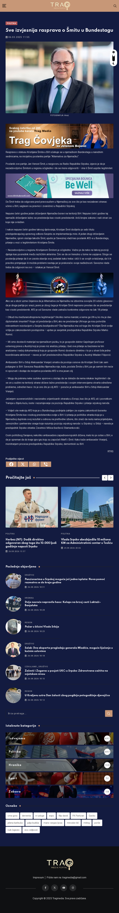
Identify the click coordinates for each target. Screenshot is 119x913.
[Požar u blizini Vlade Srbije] (13, 626)
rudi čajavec (14, 830)
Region (28, 622)
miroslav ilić (73, 822)
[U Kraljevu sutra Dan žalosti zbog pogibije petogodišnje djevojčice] (13, 695)
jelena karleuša (15, 822)
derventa (26, 815)
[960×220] (59, 185)
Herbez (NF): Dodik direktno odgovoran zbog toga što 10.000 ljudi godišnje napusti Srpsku (31, 543)
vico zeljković (31, 830)
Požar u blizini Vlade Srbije (42, 626)
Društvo (29, 575)
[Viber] (45, 464)
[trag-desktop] (59, 135)
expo (51, 815)
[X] (22, 464)
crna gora (12, 815)
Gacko (92, 815)
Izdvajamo (31, 667)
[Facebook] (11, 464)
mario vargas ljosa (53, 822)
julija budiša (33, 822)
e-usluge (39, 815)
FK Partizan (78, 815)
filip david (63, 815)
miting (87, 822)
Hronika (29, 598)
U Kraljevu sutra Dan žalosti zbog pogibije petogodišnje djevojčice (67, 695)
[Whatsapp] (34, 464)
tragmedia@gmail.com (74, 877)
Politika (10, 534)
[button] (105, 478)
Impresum (38, 877)
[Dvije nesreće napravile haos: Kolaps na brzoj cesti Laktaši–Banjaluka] (13, 604)
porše (97, 822)
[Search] (115, 5)
